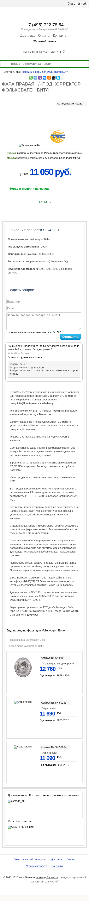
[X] (53, 78)
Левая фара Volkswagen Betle (26, 646)
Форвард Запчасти (47, 877)
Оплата (43, 35)
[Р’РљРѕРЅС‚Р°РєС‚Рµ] (44, 78)
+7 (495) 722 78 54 (45, 24)
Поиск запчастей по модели (29, 859)
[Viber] (40, 78)
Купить (45, 202)
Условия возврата (36, 866)
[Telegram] (35, 78)
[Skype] (58, 78)
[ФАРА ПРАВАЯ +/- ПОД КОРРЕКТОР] (44, 114)
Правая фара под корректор (58, 663)
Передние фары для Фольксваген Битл (45, 71)
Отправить (70, 336)
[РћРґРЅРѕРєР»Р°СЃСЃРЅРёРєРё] (49, 78)
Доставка (27, 35)
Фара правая (49, 752)
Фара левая (49, 708)
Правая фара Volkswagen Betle (27, 639)
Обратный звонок (44, 41)
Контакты (60, 35)
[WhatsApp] (31, 78)
